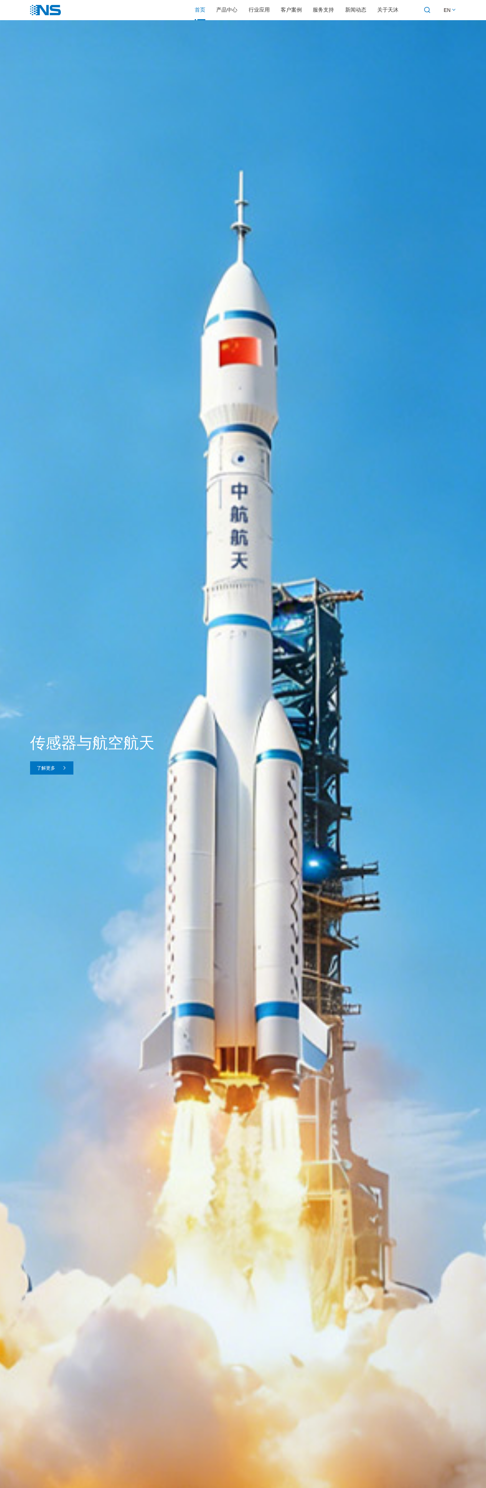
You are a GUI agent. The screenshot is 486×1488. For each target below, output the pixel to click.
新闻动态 (355, 10)
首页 (200, 10)
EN (448, 10)
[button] (229, 1471)
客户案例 (291, 10)
